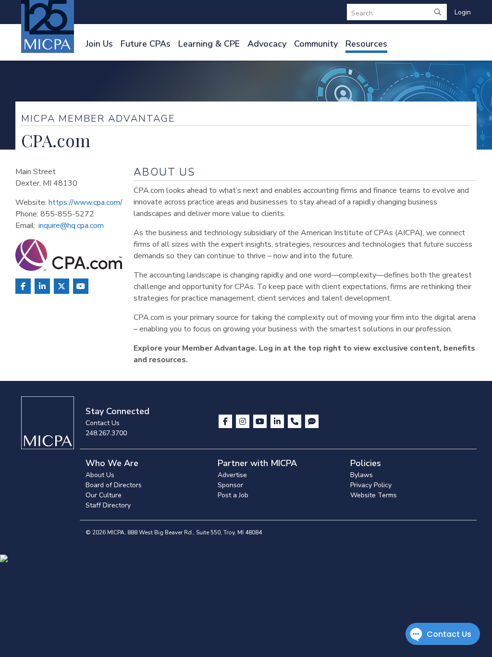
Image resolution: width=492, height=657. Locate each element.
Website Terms (373, 495)
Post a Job (233, 495)
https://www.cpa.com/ (86, 202)
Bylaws (361, 475)
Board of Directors (114, 485)
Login (463, 12)
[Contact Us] (295, 421)
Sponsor (230, 485)
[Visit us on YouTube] (261, 421)
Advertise (232, 475)
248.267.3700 (106, 433)
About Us (100, 475)
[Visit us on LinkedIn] (278, 421)
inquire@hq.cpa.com (71, 225)
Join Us (99, 44)
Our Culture (104, 495)
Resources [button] (366, 44)
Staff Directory (108, 505)
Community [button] (316, 44)
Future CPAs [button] (146, 44)
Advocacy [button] (266, 44)
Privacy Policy (371, 485)
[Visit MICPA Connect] (312, 421)
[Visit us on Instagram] (243, 421)
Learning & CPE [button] (209, 44)
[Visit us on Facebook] (226, 421)
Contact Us (103, 423)
